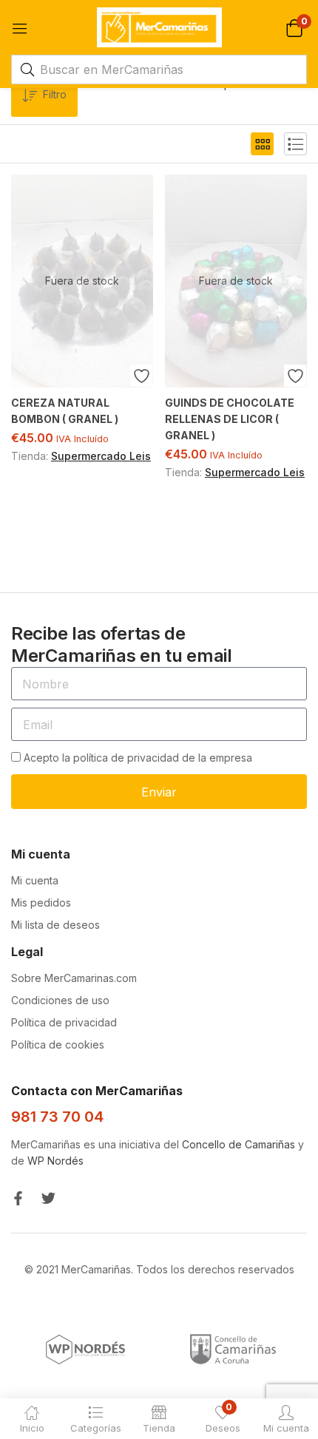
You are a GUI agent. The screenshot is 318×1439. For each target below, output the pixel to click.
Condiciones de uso (60, 1000)
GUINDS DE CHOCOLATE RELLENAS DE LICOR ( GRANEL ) (229, 418)
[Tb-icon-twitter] (48, 1198)
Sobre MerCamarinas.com (74, 978)
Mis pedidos (41, 902)
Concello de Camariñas (238, 1144)
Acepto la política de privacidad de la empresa (138, 757)
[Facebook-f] (18, 1198)
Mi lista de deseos (55, 924)
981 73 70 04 (57, 1116)
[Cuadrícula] (262, 143)
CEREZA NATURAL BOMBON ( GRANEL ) (64, 410)
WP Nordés (55, 1160)
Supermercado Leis (101, 456)
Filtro (55, 94)
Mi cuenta (34, 880)
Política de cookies (57, 1044)
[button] (294, 27)
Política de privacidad (64, 1022)
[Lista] (295, 143)
